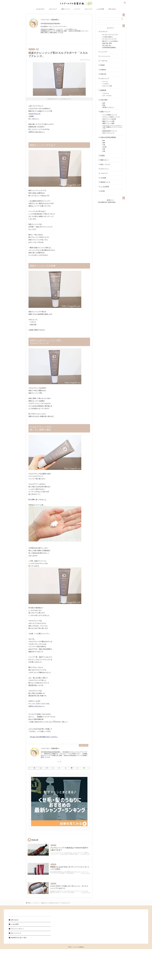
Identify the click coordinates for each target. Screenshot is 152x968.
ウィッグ (105, 81)
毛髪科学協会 (112, 202)
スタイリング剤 (107, 86)
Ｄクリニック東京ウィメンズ (111, 117)
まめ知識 (103, 178)
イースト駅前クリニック (109, 115)
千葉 (103, 144)
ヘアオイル (103, 60)
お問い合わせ (112, 9)
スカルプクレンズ (34, 113)
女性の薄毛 (103, 100)
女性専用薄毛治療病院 (109, 47)
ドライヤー (105, 93)
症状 (103, 103)
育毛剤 (102, 65)
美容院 (102, 155)
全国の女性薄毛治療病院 (108, 137)
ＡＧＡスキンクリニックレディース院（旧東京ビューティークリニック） (112, 127)
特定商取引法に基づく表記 (18, 937)
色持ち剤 (103, 74)
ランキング (103, 31)
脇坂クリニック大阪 (108, 121)
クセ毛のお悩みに (107, 37)
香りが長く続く (107, 45)
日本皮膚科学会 (102, 202)
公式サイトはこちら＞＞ (36, 132)
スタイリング (88, 9)
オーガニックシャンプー (109, 39)
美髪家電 (103, 90)
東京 (103, 140)
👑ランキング (53, 9)
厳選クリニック (65, 9)
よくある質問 (100, 9)
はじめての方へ (40, 9)
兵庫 (103, 149)
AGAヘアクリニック (108, 133)
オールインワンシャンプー (110, 34)
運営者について (105, 182)
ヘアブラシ (105, 84)
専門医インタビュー (108, 107)
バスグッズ (103, 173)
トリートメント (105, 56)
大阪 (103, 151)
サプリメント (104, 169)
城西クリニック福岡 (108, 123)
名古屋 (104, 147)
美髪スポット (104, 160)
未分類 (102, 191)
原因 (103, 105)
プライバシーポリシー (17, 928)
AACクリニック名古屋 (109, 119)
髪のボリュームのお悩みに (110, 41)
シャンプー (77, 9)
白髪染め (103, 69)
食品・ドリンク (105, 164)
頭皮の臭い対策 (107, 43)
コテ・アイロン (107, 95)
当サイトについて (16, 933)
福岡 (103, 142)
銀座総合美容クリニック (109, 131)
